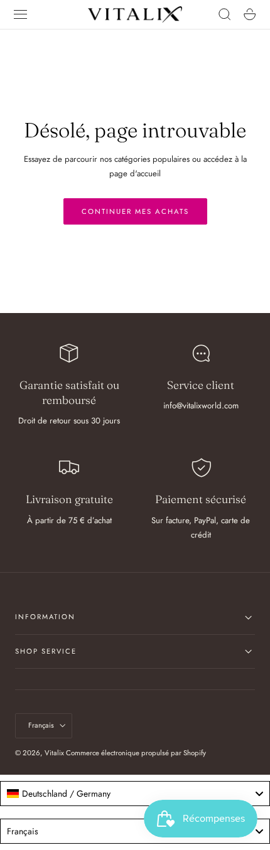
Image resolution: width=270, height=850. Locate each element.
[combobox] (135, 793)
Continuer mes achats (135, 211)
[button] (20, 14)
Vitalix (54, 753)
